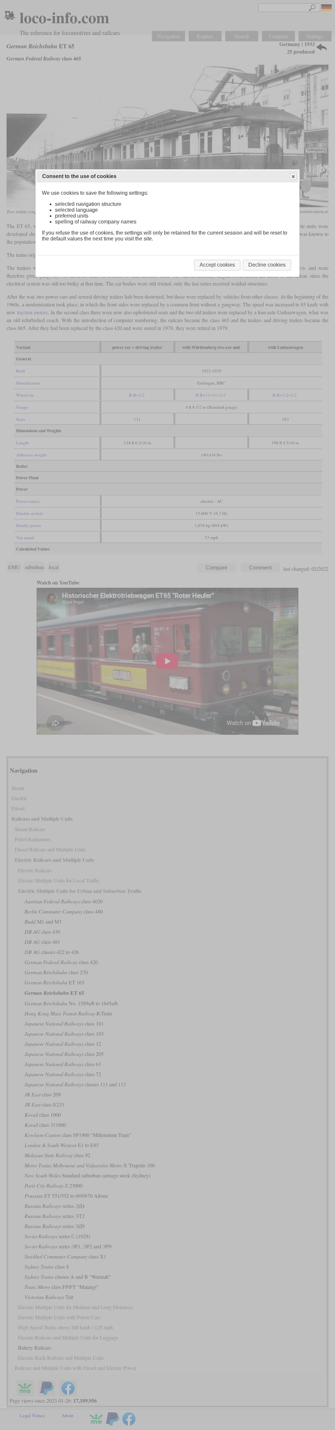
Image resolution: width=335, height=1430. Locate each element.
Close (293, 176)
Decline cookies (267, 265)
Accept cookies (217, 265)
